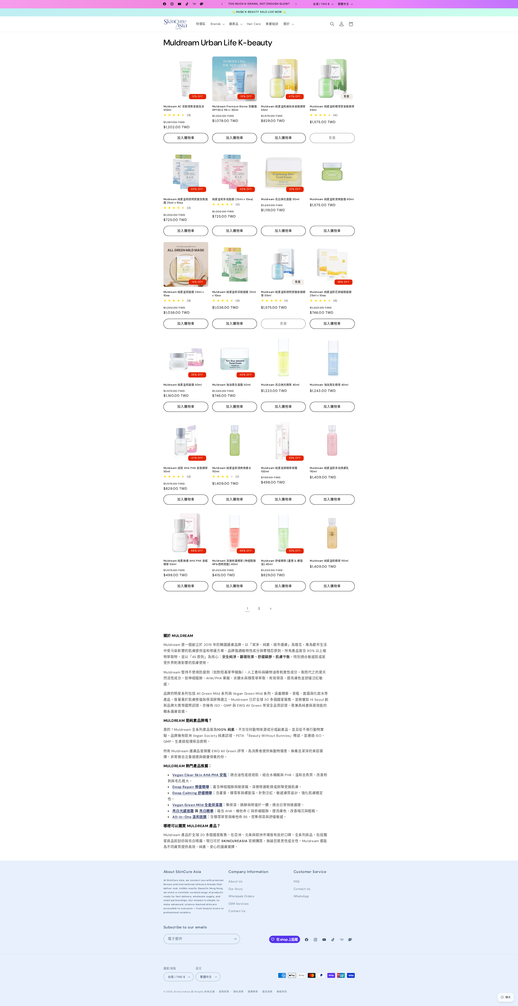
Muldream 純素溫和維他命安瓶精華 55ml (283, 108)
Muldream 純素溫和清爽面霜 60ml (332, 199)
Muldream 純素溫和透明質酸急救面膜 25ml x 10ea (185, 201)
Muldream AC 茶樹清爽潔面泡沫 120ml (183, 108)
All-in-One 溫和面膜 (189, 817)
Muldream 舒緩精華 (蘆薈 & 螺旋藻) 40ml (282, 562)
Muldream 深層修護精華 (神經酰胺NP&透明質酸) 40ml (234, 562)
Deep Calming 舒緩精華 (192, 793)
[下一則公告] (296, 4)
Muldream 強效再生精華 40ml (329, 384)
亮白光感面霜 (183, 811)
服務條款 (253, 991)
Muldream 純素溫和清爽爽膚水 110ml (231, 469)
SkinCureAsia (182, 991)
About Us (235, 881)
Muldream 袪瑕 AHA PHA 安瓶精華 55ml (185, 469)
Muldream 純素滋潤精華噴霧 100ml (279, 469)
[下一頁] (270, 608)
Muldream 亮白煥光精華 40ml (280, 384)
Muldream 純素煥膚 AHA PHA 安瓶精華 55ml (185, 562)
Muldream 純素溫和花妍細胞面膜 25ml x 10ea (330, 293)
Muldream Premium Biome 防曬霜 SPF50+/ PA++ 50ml (234, 108)
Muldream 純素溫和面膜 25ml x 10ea (183, 293)
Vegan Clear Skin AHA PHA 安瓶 (199, 775)
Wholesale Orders (241, 896)
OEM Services (238, 904)
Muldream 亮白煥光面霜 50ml (280, 199)
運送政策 (267, 991)
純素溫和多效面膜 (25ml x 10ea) (232, 199)
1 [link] (247, 608)
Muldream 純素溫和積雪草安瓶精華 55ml (332, 108)
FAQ (296, 881)
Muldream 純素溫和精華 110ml (329, 560)
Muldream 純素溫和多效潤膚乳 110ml (329, 469)
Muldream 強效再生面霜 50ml (231, 384)
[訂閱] (235, 939)
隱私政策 (238, 991)
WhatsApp (301, 896)
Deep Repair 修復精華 (190, 787)
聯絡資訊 (282, 991)
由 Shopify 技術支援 (203, 991)
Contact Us (236, 911)
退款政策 (224, 991)
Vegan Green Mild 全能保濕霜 (197, 805)
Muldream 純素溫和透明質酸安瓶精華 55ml (283, 293)
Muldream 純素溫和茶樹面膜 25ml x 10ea (234, 293)
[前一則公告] (222, 4)
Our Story (235, 889)
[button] (217, 24)
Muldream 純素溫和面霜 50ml (182, 384)
